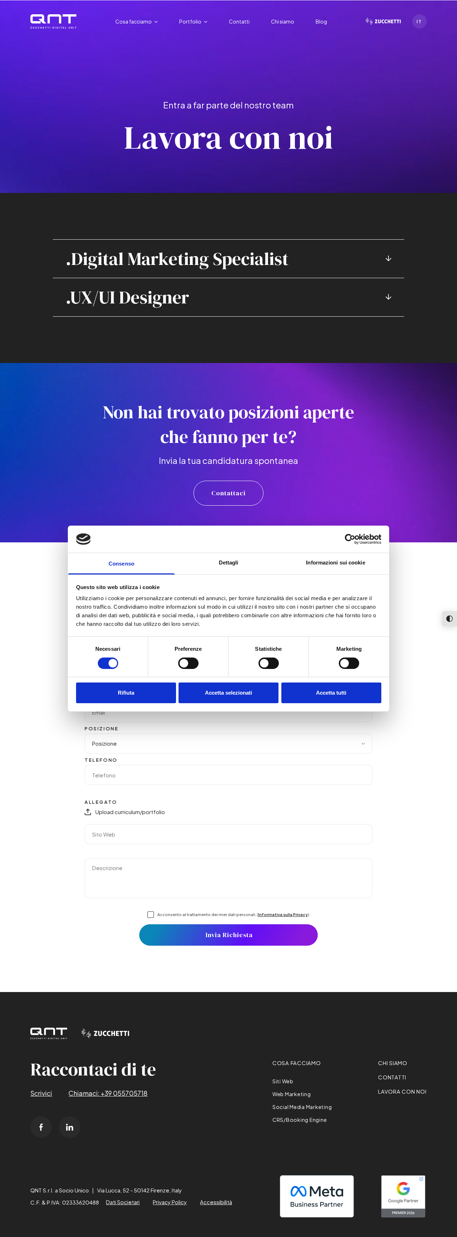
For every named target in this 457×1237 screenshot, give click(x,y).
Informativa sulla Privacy (283, 914)
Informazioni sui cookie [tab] (335, 562)
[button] (136, 21)
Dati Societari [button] (123, 1201)
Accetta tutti (331, 693)
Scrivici (41, 1093)
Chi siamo (392, 1062)
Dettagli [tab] (228, 562)
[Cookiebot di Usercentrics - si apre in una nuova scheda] (350, 539)
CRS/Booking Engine (299, 1119)
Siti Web (282, 1081)
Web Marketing (291, 1094)
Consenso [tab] (121, 564)
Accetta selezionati (228, 693)
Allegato (101, 802)
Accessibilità (216, 1201)
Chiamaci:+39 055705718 (108, 1093)
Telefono (101, 760)
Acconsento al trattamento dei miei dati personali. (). (233, 914)
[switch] (188, 663)
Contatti (392, 1077)
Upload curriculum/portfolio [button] (130, 811)
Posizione (102, 728)
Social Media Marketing (302, 1107)
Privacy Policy (170, 1201)
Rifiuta (126, 693)
